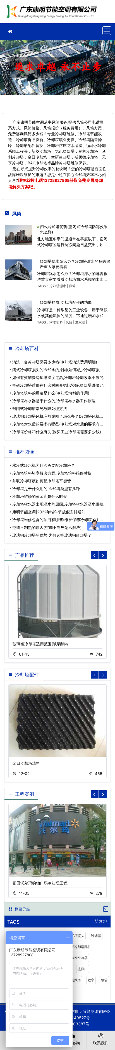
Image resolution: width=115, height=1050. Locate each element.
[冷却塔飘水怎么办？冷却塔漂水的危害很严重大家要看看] (18, 269)
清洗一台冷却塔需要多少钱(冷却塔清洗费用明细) (54, 362)
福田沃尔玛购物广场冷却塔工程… (42, 883)
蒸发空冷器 (79, 958)
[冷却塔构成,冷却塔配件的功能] (18, 310)
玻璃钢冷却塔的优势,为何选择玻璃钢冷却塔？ (52, 535)
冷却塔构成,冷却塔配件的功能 (66, 302)
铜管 (104, 980)
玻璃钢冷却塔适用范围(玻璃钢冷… (42, 643)
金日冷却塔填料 (26, 763)
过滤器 (96, 936)
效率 (91, 980)
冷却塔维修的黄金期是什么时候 (39, 496)
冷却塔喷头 (76, 936)
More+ (101, 921)
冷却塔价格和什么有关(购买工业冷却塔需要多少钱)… (58, 431)
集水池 (80, 322)
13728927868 (56, 180)
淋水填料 (56, 322)
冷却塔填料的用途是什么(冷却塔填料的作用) (50, 393)
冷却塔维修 (53, 13)
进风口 (83, 969)
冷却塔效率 (72, 980)
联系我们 (101, 1043)
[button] (103, 555)
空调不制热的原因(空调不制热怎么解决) (47, 527)
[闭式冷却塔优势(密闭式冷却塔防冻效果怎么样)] (18, 234)
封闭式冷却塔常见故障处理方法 (39, 408)
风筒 (72, 286)
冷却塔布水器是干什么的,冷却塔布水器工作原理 (53, 400)
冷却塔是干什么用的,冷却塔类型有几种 (46, 488)
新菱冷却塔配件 (79, 947)
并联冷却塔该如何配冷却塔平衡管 (41, 480)
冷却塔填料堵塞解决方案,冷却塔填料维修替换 (52, 473)
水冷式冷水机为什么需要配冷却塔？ (43, 465)
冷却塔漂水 (57, 286)
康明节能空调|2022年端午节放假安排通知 (48, 511)
